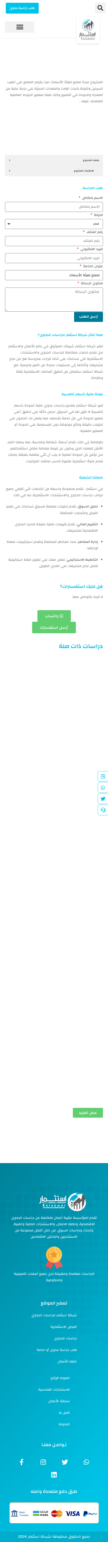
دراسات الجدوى (65, 1338)
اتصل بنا (64, 1412)
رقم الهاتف (94, 232)
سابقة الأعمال (59, 1401)
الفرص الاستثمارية (63, 1327)
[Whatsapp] (86, 1462)
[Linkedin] (54, 1474)
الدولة (98, 215)
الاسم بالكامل (92, 198)
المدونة (64, 1424)
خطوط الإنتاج (60, 1378)
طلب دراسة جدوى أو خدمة (57, 1350)
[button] (100, 8)
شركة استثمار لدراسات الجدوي (54, 1315)
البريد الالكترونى (91, 249)
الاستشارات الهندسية (54, 1389)
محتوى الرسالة (91, 283)
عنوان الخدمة (92, 266)
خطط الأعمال (67, 1361)
